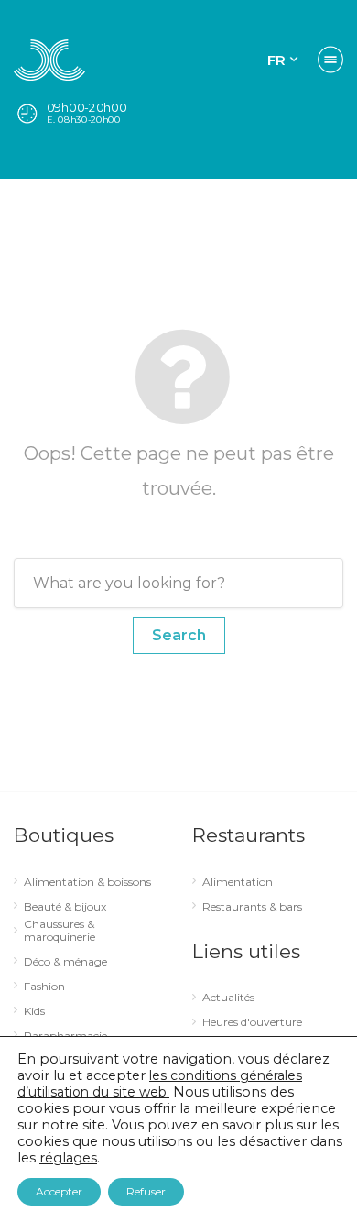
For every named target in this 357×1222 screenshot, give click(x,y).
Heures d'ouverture (252, 1022)
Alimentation (237, 882)
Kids (34, 1011)
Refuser (146, 1191)
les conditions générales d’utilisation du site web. (159, 1083)
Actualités (228, 997)
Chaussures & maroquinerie (59, 931)
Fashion (44, 986)
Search (179, 635)
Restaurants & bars (252, 906)
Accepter (59, 1191)
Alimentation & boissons (87, 882)
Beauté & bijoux (65, 906)
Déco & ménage (65, 961)
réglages (68, 1158)
